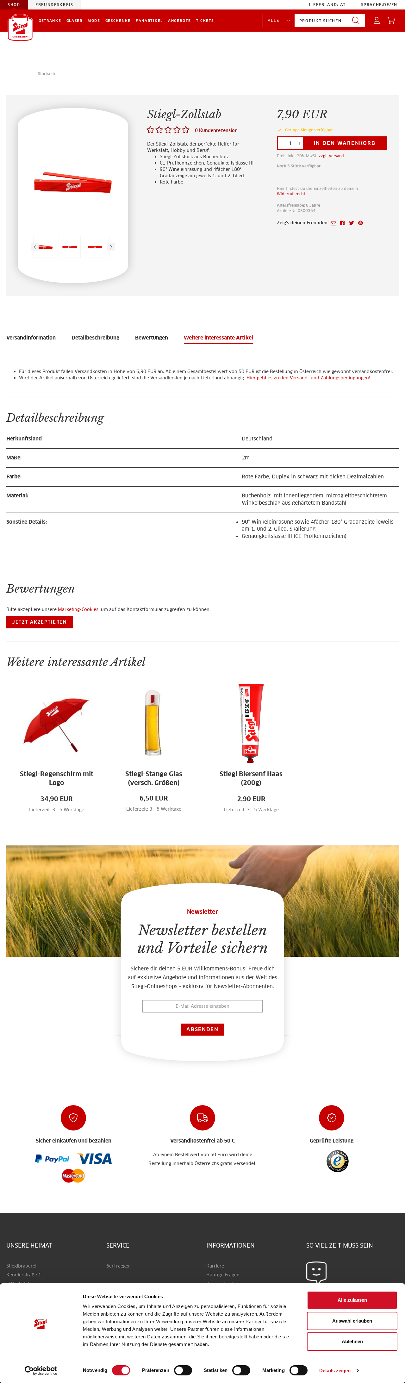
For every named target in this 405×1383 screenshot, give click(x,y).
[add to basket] (69, 813)
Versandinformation (31, 337)
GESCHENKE (118, 20)
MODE (94, 20)
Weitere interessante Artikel (218, 337)
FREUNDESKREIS (54, 4)
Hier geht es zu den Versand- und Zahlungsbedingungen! (308, 378)
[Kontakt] (316, 1273)
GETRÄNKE (50, 20)
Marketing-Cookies (78, 609)
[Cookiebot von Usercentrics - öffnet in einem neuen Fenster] (41, 1370)
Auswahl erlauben (352, 1321)
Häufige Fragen (223, 1275)
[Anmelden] (377, 21)
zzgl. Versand (331, 155)
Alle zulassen (352, 1300)
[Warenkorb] (391, 21)
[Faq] (52, 1158)
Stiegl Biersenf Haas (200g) (251, 778)
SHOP (14, 4)
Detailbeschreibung (95, 337)
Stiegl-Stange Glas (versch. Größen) (153, 778)
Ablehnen (352, 1341)
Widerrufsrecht (291, 193)
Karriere (215, 1266)
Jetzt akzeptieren (39, 622)
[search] (355, 21)
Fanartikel (149, 20)
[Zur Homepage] (20, 27)
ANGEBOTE (179, 20)
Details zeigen (335, 1370)
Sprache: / (379, 4)
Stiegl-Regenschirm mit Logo (56, 778)
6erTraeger (118, 1266)
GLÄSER (74, 20)
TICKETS (205, 20)
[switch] (183, 1371)
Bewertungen (151, 337)
